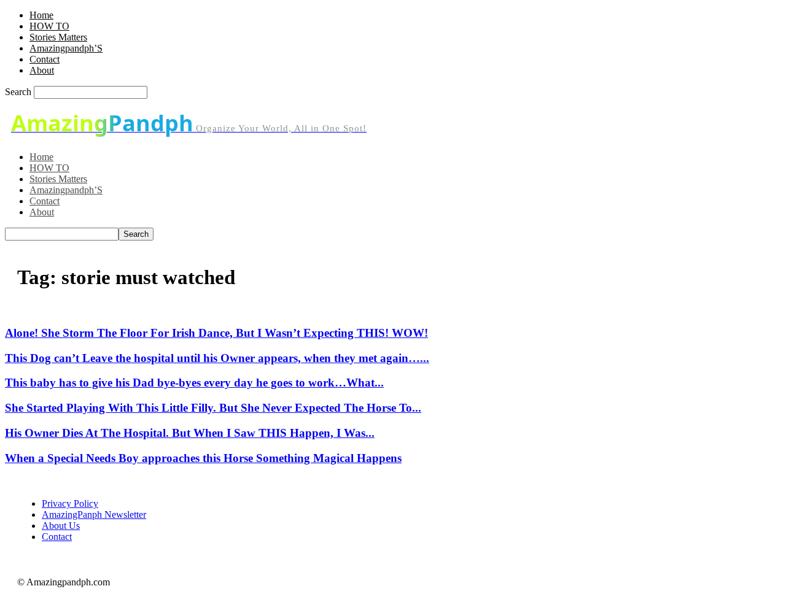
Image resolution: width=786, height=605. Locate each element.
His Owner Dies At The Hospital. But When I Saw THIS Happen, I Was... (190, 432)
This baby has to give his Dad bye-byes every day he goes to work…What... (194, 382)
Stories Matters (58, 37)
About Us (61, 525)
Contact (44, 59)
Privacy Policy (70, 503)
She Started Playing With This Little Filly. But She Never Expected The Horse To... (213, 407)
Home (41, 15)
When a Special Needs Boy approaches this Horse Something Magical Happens (203, 458)
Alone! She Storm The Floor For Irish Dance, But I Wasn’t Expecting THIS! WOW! (216, 332)
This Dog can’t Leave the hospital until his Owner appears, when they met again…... (217, 358)
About (41, 70)
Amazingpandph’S (66, 48)
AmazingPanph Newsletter (94, 514)
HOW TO (49, 26)
